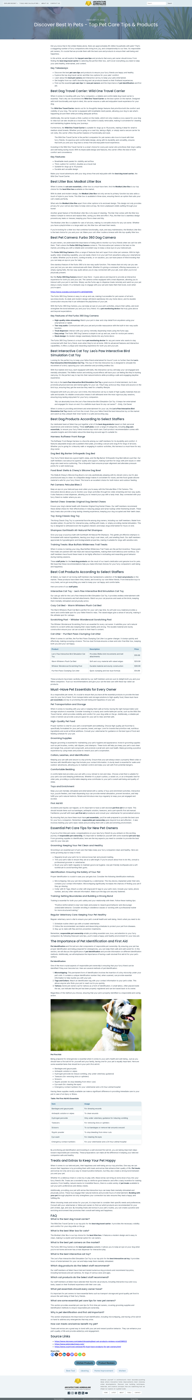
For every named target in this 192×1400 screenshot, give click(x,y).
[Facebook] (52, 1354)
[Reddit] (60, 1354)
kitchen (122, 1371)
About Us (44, 3)
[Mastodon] (72, 1354)
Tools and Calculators (29, 3)
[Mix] (76, 1354)
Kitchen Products (85, 1363)
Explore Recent (10, 3)
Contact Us (55, 3)
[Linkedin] (64, 1354)
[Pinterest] (68, 1354)
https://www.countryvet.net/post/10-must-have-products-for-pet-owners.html (88, 1347)
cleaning (85, 1371)
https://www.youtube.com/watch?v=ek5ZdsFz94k (72, 292)
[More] (84, 1354)
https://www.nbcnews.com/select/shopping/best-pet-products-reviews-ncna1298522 (91, 1341)
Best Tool (70, 1371)
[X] (56, 1354)
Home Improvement (103, 1371)
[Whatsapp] (80, 1354)
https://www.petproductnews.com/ (69, 1344)
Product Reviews (106, 1363)
